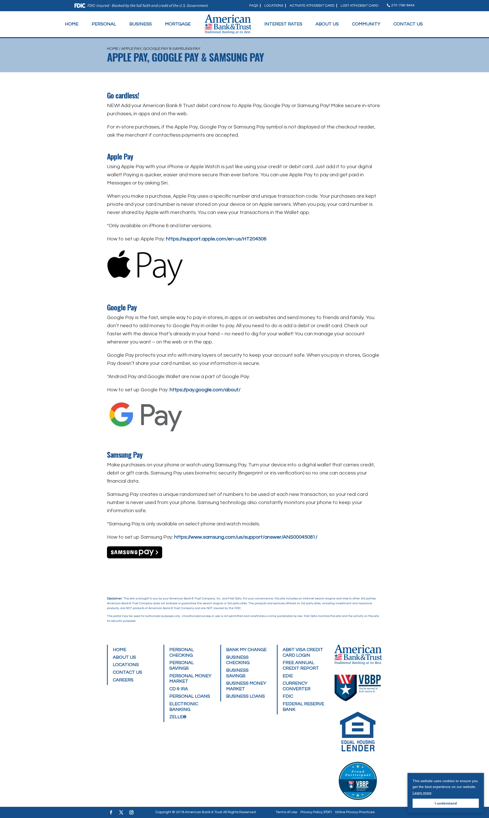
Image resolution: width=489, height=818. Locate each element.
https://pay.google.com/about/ (205, 389)
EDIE (288, 675)
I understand (446, 803)
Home (71, 24)
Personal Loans (189, 696)
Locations (273, 5)
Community (366, 24)
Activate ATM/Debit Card (312, 5)
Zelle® (177, 716)
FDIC (288, 696)
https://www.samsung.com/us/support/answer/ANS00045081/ (245, 537)
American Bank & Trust (203, 812)
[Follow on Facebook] (111, 812)
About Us (327, 24)
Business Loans (245, 696)
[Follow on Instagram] (131, 812)
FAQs (253, 5)
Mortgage (178, 24)
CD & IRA (178, 688)
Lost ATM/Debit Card (359, 5)
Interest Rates (283, 24)
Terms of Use (286, 812)
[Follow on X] (121, 812)
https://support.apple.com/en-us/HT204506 (216, 238)
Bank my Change (246, 649)
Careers (123, 680)
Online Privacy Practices (355, 812)
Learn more (422, 793)
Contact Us (408, 24)
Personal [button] (104, 24)
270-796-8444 (403, 5)
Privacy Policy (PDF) (316, 812)
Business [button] (140, 24)
